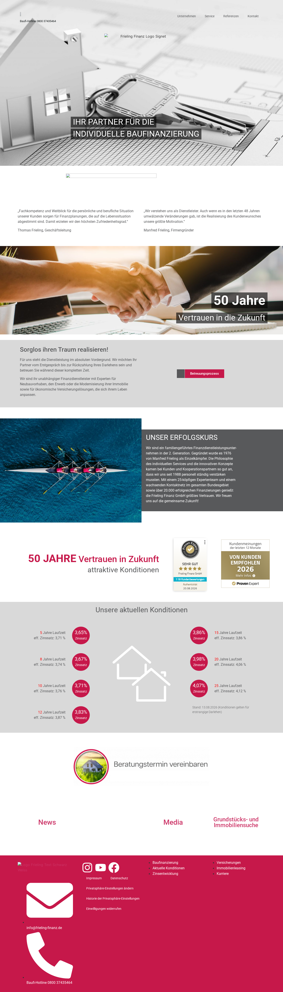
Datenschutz (119, 878)
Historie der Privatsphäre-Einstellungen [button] (113, 898)
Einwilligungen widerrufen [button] (103, 908)
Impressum (94, 878)
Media (173, 822)
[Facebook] (113, 867)
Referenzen (231, 16)
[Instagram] (87, 867)
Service (209, 16)
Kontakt (253, 16)
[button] (204, 373)
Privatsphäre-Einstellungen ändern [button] (110, 888)
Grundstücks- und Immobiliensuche (236, 822)
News (47, 822)
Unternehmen (186, 16)
